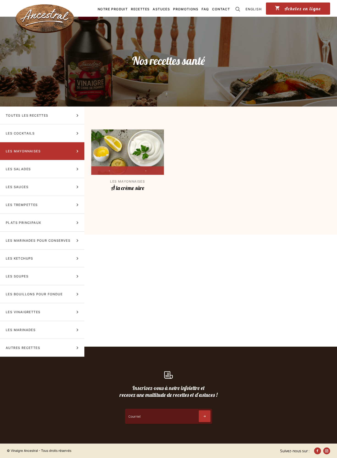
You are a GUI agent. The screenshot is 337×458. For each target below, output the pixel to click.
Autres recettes (23, 348)
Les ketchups (19, 258)
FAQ (205, 9)
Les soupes (17, 276)
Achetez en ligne (302, 8)
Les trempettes (22, 205)
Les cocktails (20, 133)
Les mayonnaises (23, 151)
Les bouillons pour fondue (34, 294)
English (254, 9)
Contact (221, 9)
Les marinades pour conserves (38, 240)
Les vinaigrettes (23, 312)
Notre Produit (113, 9)
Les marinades (21, 330)
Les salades (18, 169)
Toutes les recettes (27, 115)
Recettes (140, 9)
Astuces (161, 9)
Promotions (185, 9)
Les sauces (17, 187)
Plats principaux (23, 223)
